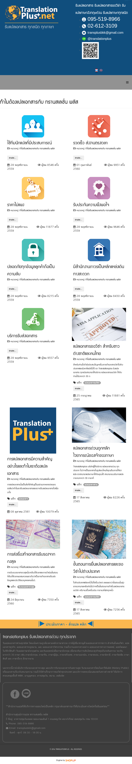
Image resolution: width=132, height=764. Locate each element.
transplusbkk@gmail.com (105, 32)
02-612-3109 (102, 26)
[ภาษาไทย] (96, 70)
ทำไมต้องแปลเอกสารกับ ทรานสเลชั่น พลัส (37, 149)
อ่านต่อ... (12, 158)
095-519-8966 (104, 19)
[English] (101, 70)
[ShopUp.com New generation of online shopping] (71, 760)
